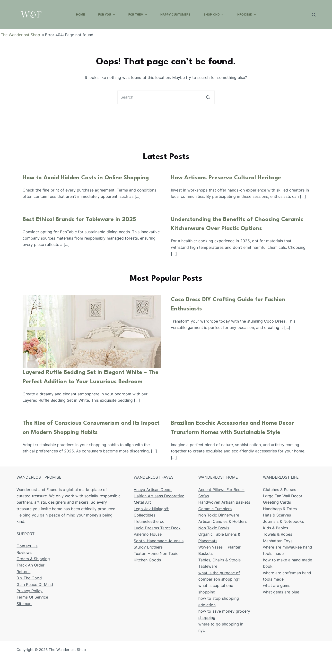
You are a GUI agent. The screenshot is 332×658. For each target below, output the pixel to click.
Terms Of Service (32, 597)
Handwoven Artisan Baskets (224, 502)
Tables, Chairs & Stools (219, 560)
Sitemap (24, 603)
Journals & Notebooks (283, 521)
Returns (23, 571)
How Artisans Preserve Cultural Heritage (226, 178)
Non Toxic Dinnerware (218, 515)
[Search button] (208, 97)
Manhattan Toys (277, 540)
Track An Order (30, 565)
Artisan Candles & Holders (222, 521)
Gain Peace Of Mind (35, 584)
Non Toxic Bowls (213, 527)
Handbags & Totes (280, 508)
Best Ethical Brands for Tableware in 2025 (79, 220)
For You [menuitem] (104, 14)
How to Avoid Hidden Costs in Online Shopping (86, 178)
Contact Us (27, 545)
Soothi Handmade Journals (158, 540)
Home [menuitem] (80, 14)
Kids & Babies (275, 527)
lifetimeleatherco (149, 521)
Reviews (24, 552)
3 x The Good (29, 577)
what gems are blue (281, 592)
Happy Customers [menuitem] (175, 14)
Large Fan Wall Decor (282, 495)
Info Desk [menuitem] (244, 14)
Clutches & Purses (279, 489)
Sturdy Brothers (148, 547)
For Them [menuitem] (135, 14)
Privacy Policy (30, 590)
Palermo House (148, 534)
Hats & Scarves (277, 515)
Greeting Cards (277, 502)
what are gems (276, 585)
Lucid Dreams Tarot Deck (157, 527)
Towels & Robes (277, 534)
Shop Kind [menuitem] (212, 14)
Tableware (207, 566)
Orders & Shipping (33, 558)
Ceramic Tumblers (215, 508)
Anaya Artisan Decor (153, 489)
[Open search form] (313, 15)
